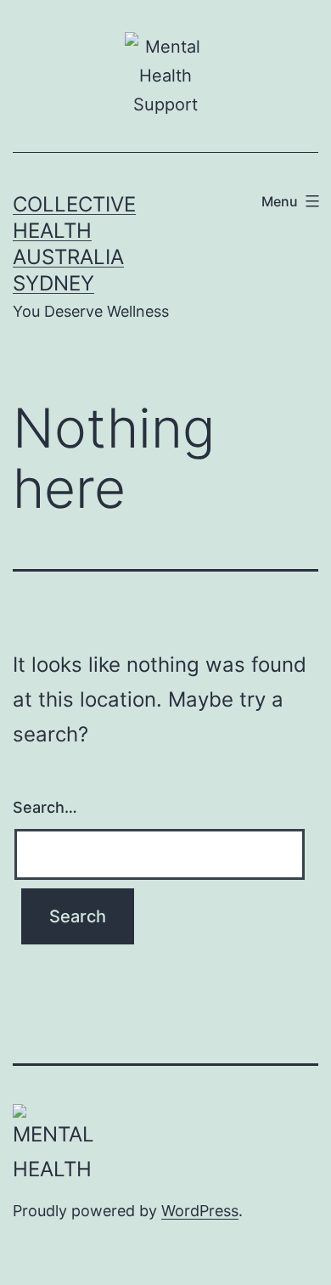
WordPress (199, 1211)
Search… (45, 807)
